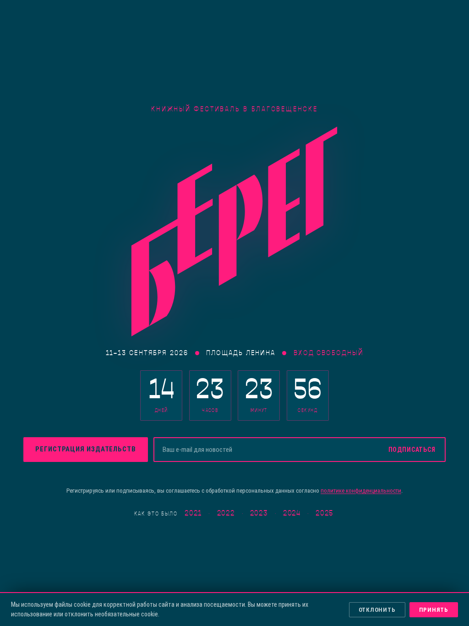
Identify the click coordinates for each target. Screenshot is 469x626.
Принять (433, 609)
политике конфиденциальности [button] (361, 490)
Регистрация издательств (85, 449)
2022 (226, 513)
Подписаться (412, 449)
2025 (324, 513)
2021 (193, 513)
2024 (291, 513)
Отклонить (377, 609)
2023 (259, 513)
